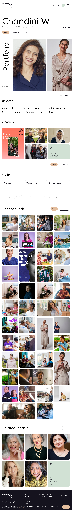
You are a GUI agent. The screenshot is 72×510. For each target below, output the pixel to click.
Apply (26, 494)
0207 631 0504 (49, 496)
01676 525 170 (50, 494)
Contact (27, 496)
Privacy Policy (28, 501)
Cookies (26, 503)
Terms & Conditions (29, 499)
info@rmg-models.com (48, 499)
